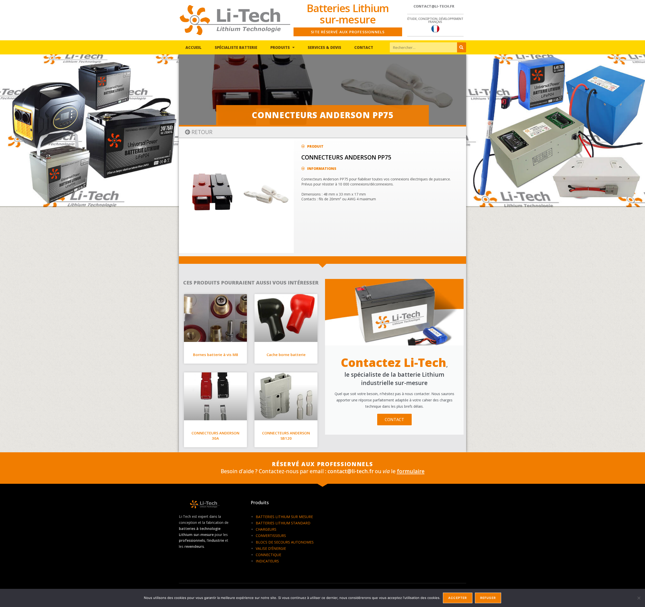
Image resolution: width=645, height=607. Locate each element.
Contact (363, 47)
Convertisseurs (271, 535)
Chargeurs (266, 529)
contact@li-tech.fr (433, 6)
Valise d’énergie (271, 548)
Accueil (193, 47)
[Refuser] (638, 597)
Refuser (488, 598)
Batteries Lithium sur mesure (284, 516)
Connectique (268, 554)
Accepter (457, 598)
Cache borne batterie (286, 354)
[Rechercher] (461, 47)
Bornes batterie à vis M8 (215, 354)
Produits (280, 47)
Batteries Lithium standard (283, 523)
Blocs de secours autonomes (285, 542)
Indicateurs (267, 561)
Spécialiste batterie (236, 47)
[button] (198, 132)
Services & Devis (324, 47)
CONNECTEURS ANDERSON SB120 (286, 435)
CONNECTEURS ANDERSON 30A (215, 435)
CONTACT (394, 419)
